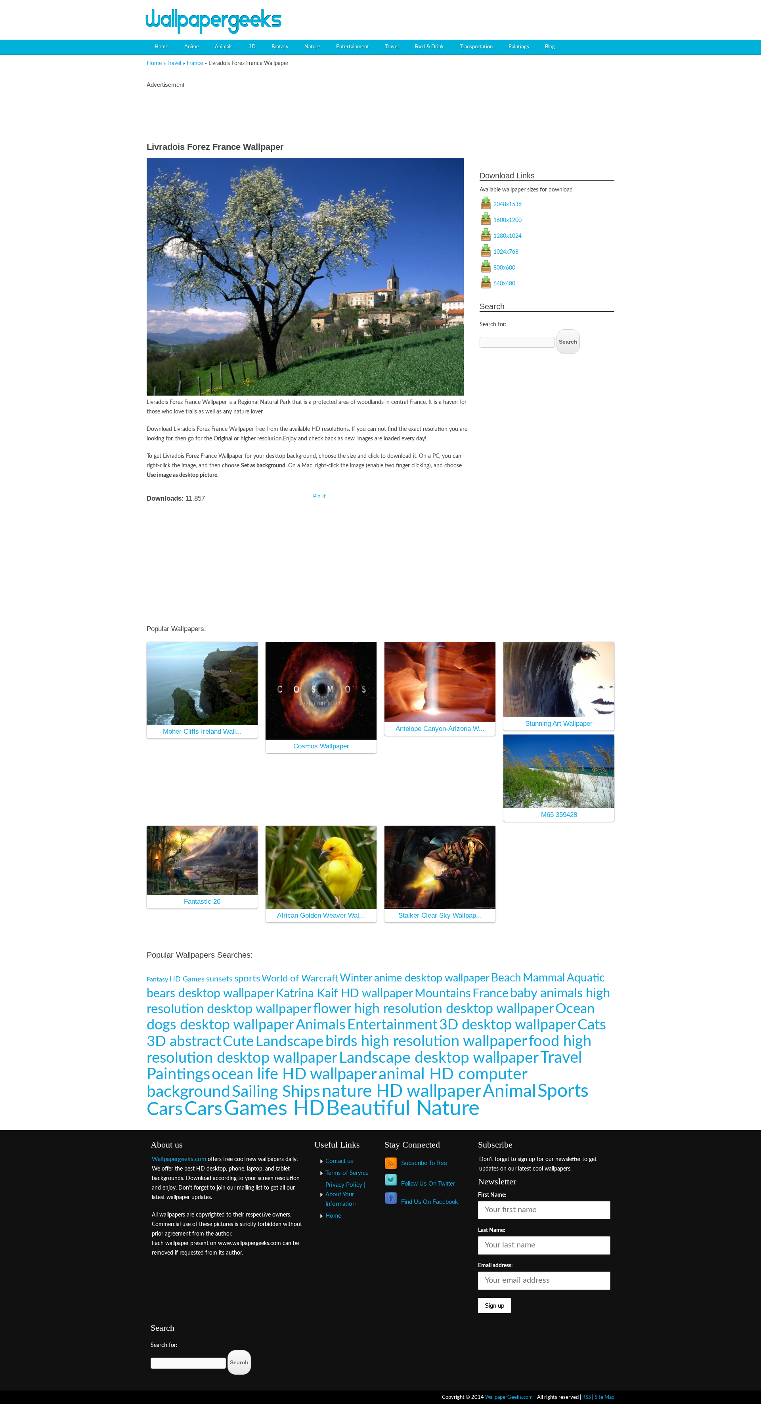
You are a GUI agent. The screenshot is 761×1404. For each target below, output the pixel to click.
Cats (591, 1025)
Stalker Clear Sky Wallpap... (440, 915)
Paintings (519, 47)
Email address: (495, 1265)
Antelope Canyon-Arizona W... (440, 729)
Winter (356, 978)
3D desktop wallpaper (507, 1025)
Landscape (290, 1041)
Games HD (274, 1108)
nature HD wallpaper (401, 1091)
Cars (203, 1109)
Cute (238, 1041)
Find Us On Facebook (429, 1201)
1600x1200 (507, 220)
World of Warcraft (300, 978)
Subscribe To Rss (424, 1162)
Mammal (544, 978)
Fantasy (280, 47)
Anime (191, 47)
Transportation (476, 47)
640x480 (504, 284)
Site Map (604, 1397)
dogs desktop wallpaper (220, 1025)
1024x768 (505, 252)
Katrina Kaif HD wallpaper (344, 994)
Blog (550, 47)
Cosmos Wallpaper (321, 746)
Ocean (575, 1009)
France (195, 63)
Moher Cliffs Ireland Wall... (202, 731)
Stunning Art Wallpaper (559, 723)
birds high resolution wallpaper (426, 1041)
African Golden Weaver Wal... (321, 915)
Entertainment (352, 47)
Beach (506, 978)
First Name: (492, 1195)
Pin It (319, 496)
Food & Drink (429, 47)
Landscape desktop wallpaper (439, 1058)
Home (161, 47)
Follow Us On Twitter (428, 1183)
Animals (224, 47)
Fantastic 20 (202, 901)
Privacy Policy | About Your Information (345, 1194)
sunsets (219, 979)
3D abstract (184, 1041)
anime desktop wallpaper (431, 978)
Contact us (339, 1161)
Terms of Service (347, 1173)
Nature (312, 47)
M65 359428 (559, 815)
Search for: (493, 324)
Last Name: (491, 1230)
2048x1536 (507, 204)
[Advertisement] (525, 14)
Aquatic (585, 978)
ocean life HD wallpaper (294, 1074)
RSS (586, 1397)
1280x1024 (507, 236)
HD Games (187, 979)
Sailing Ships (276, 1092)
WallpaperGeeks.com (509, 1397)
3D (252, 47)
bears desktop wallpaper (210, 994)
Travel (392, 47)
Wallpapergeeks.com (179, 1159)
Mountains (443, 994)
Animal (509, 1091)
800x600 (504, 268)
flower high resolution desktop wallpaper (433, 1009)
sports (247, 978)
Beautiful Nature (403, 1108)
